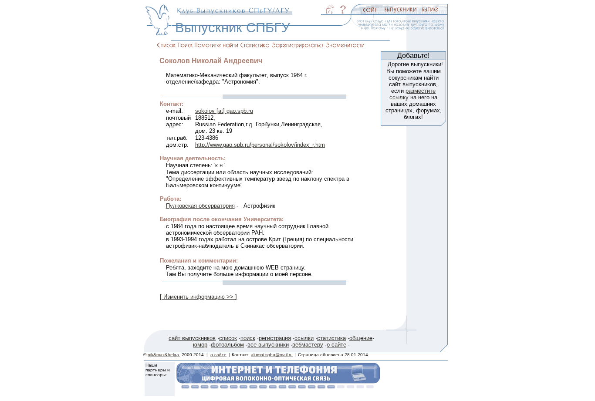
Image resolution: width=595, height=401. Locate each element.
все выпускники (268, 344)
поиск (247, 338)
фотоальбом (227, 344)
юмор (200, 344)
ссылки (304, 338)
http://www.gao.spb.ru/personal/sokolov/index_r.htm (260, 145)
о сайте (336, 344)
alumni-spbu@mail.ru (272, 354)
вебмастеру (307, 344)
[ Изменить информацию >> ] (198, 296)
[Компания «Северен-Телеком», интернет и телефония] (278, 386)
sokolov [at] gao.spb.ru (224, 111)
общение (360, 338)
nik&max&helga (163, 354)
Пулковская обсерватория (200, 205)
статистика (331, 338)
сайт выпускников (192, 338)
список (228, 338)
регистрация (275, 338)
